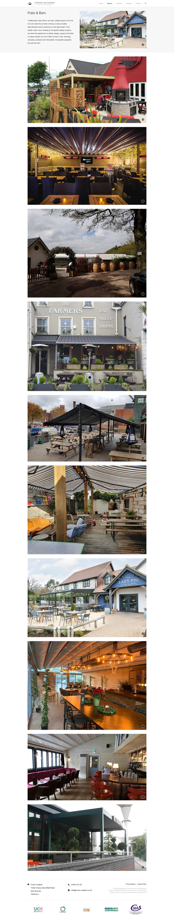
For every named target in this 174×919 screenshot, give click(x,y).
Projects (129, 3)
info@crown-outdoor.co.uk (81, 890)
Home (101, 3)
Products (119, 3)
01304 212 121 (76, 885)
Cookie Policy (141, 884)
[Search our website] (145, 3)
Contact (138, 3)
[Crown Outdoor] (41, 3)
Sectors (109, 3)
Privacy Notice (131, 884)
